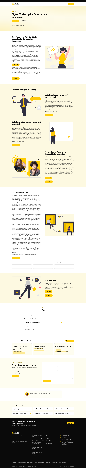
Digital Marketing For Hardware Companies (41, 413)
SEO (35, 462)
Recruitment (55, 462)
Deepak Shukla (33, 393)
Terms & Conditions (71, 466)
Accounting (14, 462)
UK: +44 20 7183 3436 (65, 435)
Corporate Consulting (21, 462)
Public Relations (30, 462)
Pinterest (13, 442)
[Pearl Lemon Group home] (15, 4)
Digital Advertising (58, 262)
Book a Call (15, 20)
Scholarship (48, 446)
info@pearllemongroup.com (18, 373)
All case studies (69, 340)
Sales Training (48, 462)
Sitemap (61, 466)
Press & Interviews (49, 437)
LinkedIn (13, 441)
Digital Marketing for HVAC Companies (62, 413)
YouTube (26, 441)
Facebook (17, 441)
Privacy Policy (65, 466)
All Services (34, 455)
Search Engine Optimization (18, 262)
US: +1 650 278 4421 (65, 437)
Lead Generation (41, 462)
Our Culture (48, 438)
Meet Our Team (48, 440)
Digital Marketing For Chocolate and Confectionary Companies (19, 409)
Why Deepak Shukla (49, 443)
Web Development (62, 462)
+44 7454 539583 (24, 20)
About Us (47, 435)
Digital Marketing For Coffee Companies (20, 413)
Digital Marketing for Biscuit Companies (41, 408)
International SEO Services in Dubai (38, 440)
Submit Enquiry (15, 64)
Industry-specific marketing (19, 405)
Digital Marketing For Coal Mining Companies (63, 408)
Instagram (22, 441)
